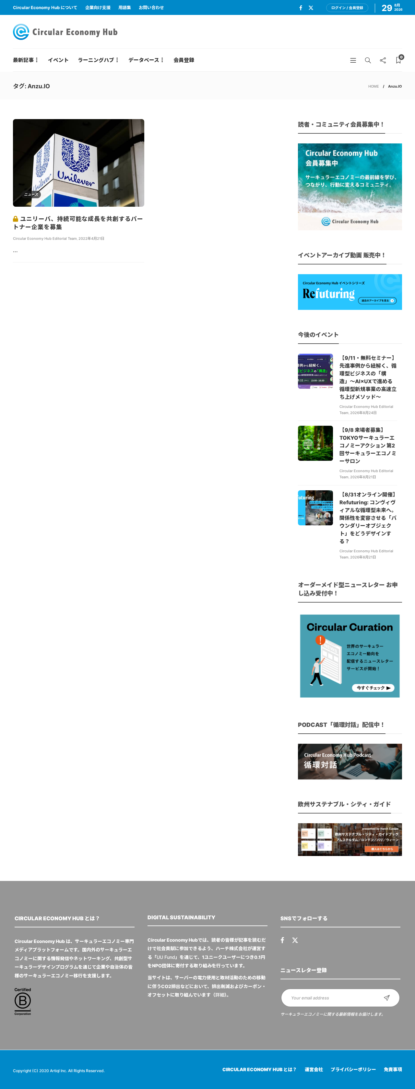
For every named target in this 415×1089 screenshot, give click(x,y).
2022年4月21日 (91, 238)
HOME (373, 86)
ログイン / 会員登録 (347, 8)
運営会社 (314, 1069)
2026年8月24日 (363, 412)
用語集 (124, 7)
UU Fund (166, 957)
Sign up (387, 998)
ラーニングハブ (96, 60)
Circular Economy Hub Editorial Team (45, 238)
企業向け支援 (98, 7)
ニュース (31, 194)
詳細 (219, 994)
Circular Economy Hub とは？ (259, 1069)
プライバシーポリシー (353, 1069)
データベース (143, 60)
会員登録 (183, 60)
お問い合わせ (151, 7)
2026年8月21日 (363, 477)
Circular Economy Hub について (45, 7)
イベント (58, 60)
